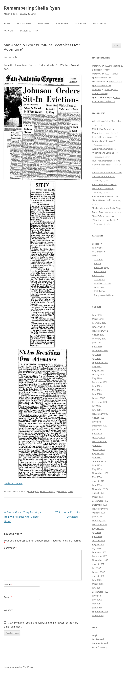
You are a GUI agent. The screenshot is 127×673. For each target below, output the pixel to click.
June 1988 (97, 394)
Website (8, 610)
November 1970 (100, 508)
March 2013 (98, 318)
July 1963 (96, 595)
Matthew (96, 65)
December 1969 (99, 524)
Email (8, 597)
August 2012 (98, 334)
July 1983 (96, 429)
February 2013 (99, 322)
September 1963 (100, 591)
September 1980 (100, 461)
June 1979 (97, 465)
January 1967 (98, 572)
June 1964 (97, 587)
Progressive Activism (104, 295)
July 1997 (96, 358)
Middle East (99, 23)
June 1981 (97, 457)
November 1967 (100, 560)
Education (97, 243)
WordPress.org (99, 647)
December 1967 (99, 556)
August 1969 (98, 528)
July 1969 (96, 532)
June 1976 (97, 484)
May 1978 (97, 477)
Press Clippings (47, 491)
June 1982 (97, 445)
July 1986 (96, 405)
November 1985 (100, 413)
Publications (100, 271)
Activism (8, 30)
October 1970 (98, 512)
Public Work (98, 275)
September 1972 (100, 500)
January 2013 (98, 326)
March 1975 (98, 496)
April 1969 (97, 536)
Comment (10, 547)
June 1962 (97, 599)
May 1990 (97, 378)
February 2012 (99, 338)
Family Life (43, 23)
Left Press (80, 23)
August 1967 (98, 564)
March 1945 (98, 615)
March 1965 (98, 583)
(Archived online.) (13, 483)
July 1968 (96, 548)
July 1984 (96, 421)
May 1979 (97, 469)
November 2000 (100, 350)
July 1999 (96, 354)
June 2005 (97, 342)
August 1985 (98, 417)
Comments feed (100, 643)
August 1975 (98, 492)
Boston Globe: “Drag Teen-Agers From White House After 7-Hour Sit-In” (23, 517)
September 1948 (100, 611)
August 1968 (98, 544)
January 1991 (98, 374)
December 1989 (99, 382)
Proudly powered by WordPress (18, 667)
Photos (97, 263)
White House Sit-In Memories (106, 121)
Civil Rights (62, 23)
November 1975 (100, 488)
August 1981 (98, 453)
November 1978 (100, 473)
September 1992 (100, 362)
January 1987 (98, 397)
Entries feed (98, 639)
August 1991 (98, 370)
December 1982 (99, 441)
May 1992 (97, 366)
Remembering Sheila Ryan (32, 8)
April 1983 (97, 433)
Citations (98, 259)
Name (8, 584)
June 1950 (97, 607)
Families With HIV (29, 30)
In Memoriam (24, 23)
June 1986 (97, 409)
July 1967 (96, 568)
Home (7, 23)
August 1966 (98, 575)
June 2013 (97, 314)
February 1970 (99, 520)
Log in (95, 635)
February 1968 (99, 552)
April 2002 (97, 346)
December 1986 (99, 401)
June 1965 (97, 579)
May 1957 (97, 603)
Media (95, 255)
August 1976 (98, 481)
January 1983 (98, 437)
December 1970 (99, 504)
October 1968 (98, 540)
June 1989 (97, 386)
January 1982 (98, 449)
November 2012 (100, 330)
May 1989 (97, 390)
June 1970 (97, 516)
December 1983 (99, 425)
